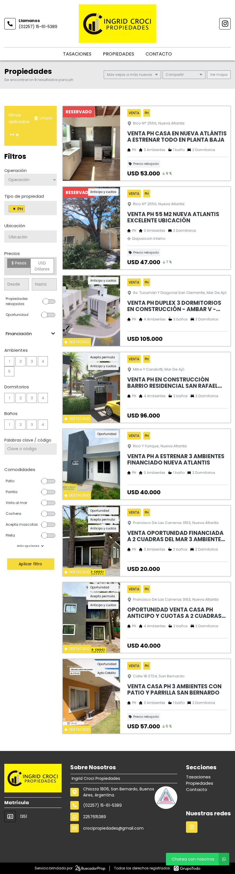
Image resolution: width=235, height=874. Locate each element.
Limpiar (46, 118)
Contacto (159, 54)
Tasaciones (77, 54)
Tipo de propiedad (24, 196)
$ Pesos (18, 263)
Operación (15, 170)
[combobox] (30, 208)
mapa (222, 74)
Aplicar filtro (30, 564)
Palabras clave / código (27, 440)
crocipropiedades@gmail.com (113, 828)
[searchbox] (27, 209)
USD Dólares (42, 266)
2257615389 (94, 817)
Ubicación (14, 226)
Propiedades (118, 54)
